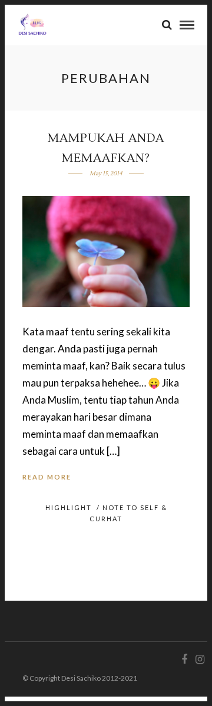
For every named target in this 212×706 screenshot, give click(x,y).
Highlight (68, 507)
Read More (46, 477)
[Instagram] (199, 659)
